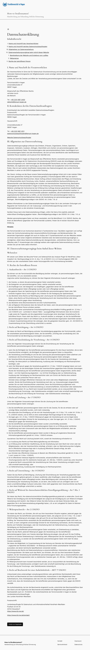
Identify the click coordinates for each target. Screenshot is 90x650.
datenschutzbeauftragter (16, 133)
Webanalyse (14, 58)
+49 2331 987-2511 (17, 131)
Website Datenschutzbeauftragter (19, 137)
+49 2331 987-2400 (18, 100)
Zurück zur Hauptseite (15, 624)
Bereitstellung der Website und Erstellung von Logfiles (29, 55)
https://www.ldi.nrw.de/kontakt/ (18, 615)
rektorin (10, 102)
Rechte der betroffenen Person (19, 61)
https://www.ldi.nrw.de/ (15, 611)
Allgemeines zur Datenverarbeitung (21, 49)
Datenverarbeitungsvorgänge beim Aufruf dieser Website (29, 52)
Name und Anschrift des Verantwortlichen (23, 43)
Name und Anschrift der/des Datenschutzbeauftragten (28, 46)
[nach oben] (85, 645)
